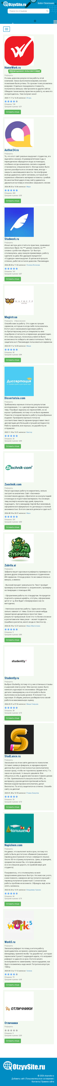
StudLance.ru (13, 756)
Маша (28, 346)
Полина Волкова (33, 265)
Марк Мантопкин (33, 626)
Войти (40, 3)
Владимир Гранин (33, 890)
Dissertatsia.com (15, 398)
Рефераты (9, 75)
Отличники (11, 1023)
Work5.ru (10, 942)
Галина (29, 971)
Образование (19, 321)
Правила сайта (47, 1081)
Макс (28, 513)
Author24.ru (12, 150)
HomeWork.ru (13, 67)
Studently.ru (12, 678)
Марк (28, 187)
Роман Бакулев (32, 793)
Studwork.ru (12, 239)
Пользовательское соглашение (39, 1078)
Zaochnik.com (13, 484)
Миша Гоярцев (32, 704)
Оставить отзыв (12, 112)
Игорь (28, 98)
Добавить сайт (18, 1078)
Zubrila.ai (10, 565)
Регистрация (49, 3)
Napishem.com (13, 845)
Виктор (29, 432)
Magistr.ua (11, 317)
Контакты (36, 1081)
